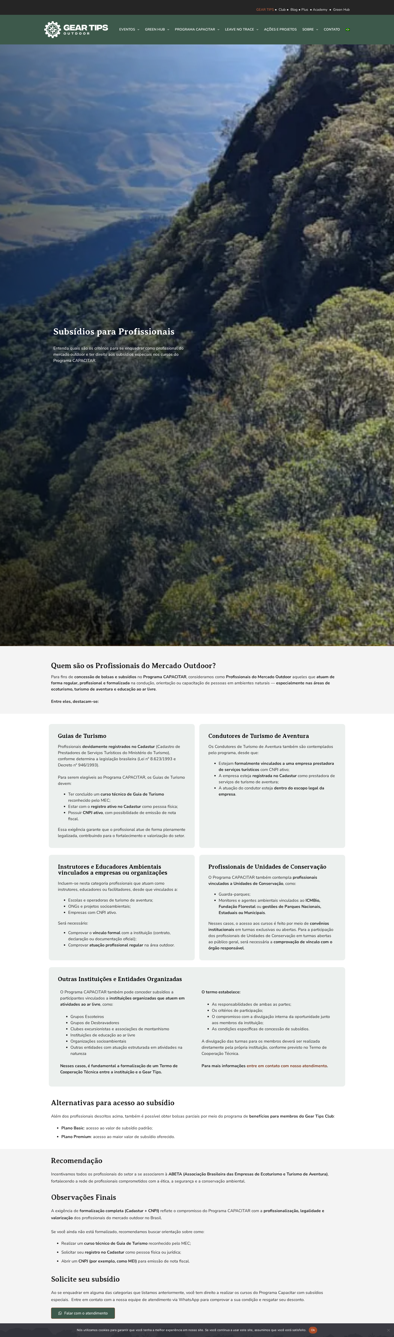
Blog (294, 9)
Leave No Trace (239, 29)
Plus (304, 9)
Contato (332, 29)
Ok (313, 1330)
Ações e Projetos (280, 29)
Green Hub (341, 9)
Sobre (308, 29)
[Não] (388, 1330)
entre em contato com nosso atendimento (287, 1066)
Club (282, 9)
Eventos (127, 29)
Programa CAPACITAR (195, 29)
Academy (320, 9)
